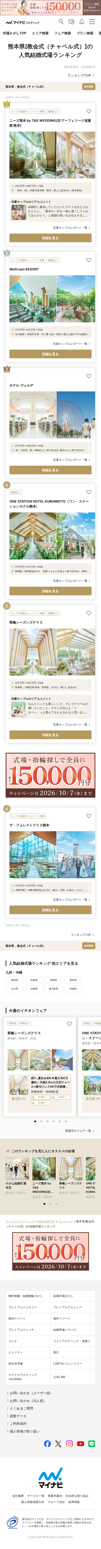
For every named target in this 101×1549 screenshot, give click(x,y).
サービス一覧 (35, 1496)
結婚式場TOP (46, 1221)
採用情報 (74, 1502)
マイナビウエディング (20, 1221)
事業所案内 (55, 1496)
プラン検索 (85, 33)
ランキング (65, 1221)
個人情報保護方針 (32, 1502)
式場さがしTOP (14, 33)
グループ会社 (56, 1502)
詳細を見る (50, 238)
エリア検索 (40, 33)
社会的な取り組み (77, 1496)
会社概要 (18, 1496)
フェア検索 (62, 33)
